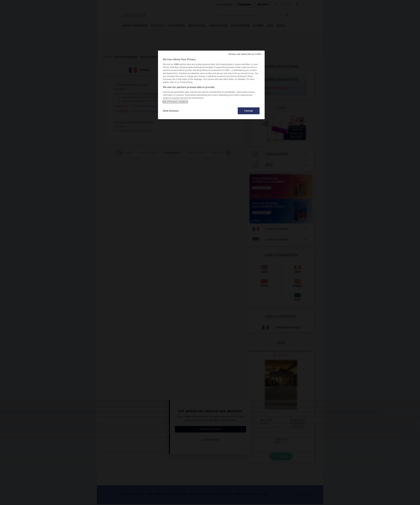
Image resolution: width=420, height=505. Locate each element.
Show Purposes (171, 110)
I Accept (248, 110)
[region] (211, 85)
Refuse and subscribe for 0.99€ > (246, 54)
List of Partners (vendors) (175, 101)
